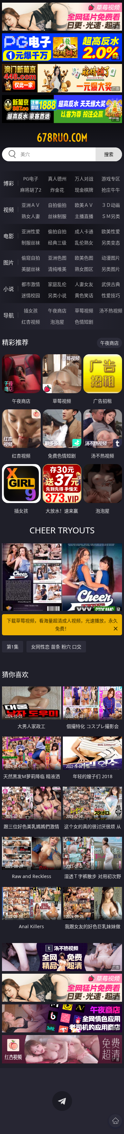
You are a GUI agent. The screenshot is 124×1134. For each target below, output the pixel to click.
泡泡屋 (57, 322)
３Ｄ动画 (111, 205)
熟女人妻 (30, 216)
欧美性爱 (111, 231)
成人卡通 (84, 231)
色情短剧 (84, 322)
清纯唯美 (57, 269)
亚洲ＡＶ (30, 205)
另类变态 (111, 242)
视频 (8, 209)
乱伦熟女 (84, 242)
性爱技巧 (111, 295)
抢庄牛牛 (111, 190)
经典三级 (57, 242)
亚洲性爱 (30, 231)
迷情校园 (30, 295)
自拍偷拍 (57, 205)
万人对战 (84, 178)
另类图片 (111, 269)
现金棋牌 (84, 190)
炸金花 (57, 190)
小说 (8, 289)
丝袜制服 (57, 216)
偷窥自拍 (30, 258)
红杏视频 (30, 322)
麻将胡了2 (30, 190)
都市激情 (30, 284)
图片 (8, 262)
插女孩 (31, 310)
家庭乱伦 (57, 284)
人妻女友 (84, 284)
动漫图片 (111, 258)
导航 (8, 315)
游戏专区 (111, 178)
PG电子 (30, 178)
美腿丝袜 (30, 269)
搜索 (108, 154)
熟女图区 (84, 269)
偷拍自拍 (57, 231)
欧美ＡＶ (84, 205)
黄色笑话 (84, 295)
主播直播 (84, 216)
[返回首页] (115, 1120)
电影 (8, 236)
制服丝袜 (30, 242)
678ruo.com (62, 137)
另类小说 (57, 295)
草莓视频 (84, 310)
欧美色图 (84, 258)
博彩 (8, 183)
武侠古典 (111, 284)
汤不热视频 (110, 310)
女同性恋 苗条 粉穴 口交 (56, 647)
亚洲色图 (57, 258)
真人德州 (57, 178)
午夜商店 (57, 310)
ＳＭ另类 (111, 216)
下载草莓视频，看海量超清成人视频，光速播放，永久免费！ (62, 624)
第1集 (13, 647)
